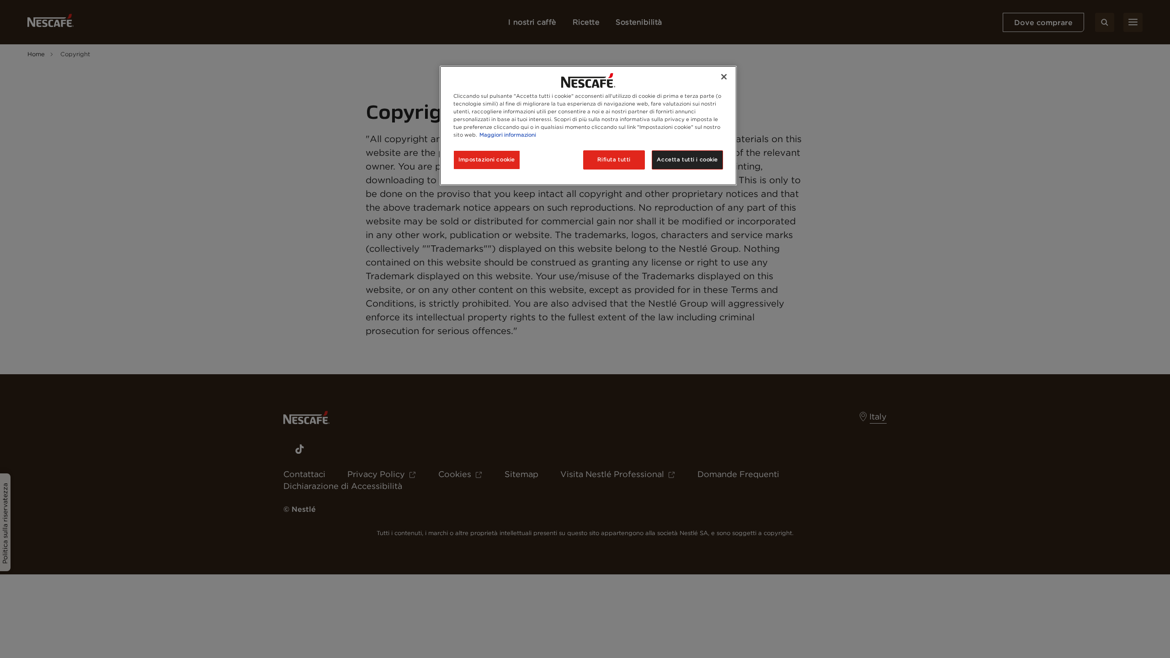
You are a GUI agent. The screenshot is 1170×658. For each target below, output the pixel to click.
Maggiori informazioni (507, 135)
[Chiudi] (724, 77)
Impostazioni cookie (486, 159)
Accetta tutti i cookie (687, 159)
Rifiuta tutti (613, 159)
